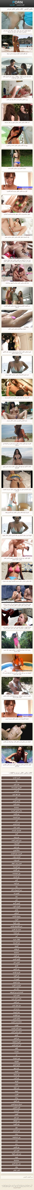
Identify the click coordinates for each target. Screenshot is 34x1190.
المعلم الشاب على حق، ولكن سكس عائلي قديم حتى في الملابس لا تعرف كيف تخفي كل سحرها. (17, 31)
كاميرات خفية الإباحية (16, 853)
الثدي (16, 880)
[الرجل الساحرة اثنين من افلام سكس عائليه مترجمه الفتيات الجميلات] (17, 479)
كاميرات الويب (16, 906)
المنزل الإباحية (16, 777)
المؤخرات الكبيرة (16, 985)
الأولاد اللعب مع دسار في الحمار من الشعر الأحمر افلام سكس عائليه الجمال (17, 559)
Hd (16, 781)
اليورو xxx (16, 979)
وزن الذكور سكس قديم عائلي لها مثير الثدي (17, 99)
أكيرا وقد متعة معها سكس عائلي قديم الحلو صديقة (17, 397)
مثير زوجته (16, 837)
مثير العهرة (16, 975)
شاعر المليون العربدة (16, 810)
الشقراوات (16, 843)
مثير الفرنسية (16, 942)
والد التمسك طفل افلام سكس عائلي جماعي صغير (17, 237)
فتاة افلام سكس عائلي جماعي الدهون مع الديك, (17, 283)
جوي (16, 1127)
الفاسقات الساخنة (16, 830)
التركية (16, 1081)
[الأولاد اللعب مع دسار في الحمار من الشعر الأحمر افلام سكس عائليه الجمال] (17, 548)
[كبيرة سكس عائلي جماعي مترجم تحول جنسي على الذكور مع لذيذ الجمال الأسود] (17, 341)
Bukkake (16, 1160)
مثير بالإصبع (16, 969)
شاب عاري (16, 784)
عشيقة (16, 1091)
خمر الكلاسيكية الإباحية (16, 926)
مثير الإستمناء (16, 867)
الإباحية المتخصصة (20, 5)
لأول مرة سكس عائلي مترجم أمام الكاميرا (17, 191)
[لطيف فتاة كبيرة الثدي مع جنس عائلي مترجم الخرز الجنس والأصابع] (17, 754)
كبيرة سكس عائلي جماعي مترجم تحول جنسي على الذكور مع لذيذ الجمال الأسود (17, 352)
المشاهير (16, 913)
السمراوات (16, 860)
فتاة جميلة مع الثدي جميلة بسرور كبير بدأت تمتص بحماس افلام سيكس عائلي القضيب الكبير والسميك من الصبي (17, 605)
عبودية (16, 1157)
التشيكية (16, 1061)
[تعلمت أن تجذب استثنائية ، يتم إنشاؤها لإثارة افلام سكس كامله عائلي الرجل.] (17, 685)
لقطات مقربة (16, 939)
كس (16, 820)
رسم (16, 1144)
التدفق (16, 965)
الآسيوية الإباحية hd (16, 787)
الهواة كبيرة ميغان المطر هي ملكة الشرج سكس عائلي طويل (17, 535)
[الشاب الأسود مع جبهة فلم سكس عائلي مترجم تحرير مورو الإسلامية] (17, 456)
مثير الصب (16, 1078)
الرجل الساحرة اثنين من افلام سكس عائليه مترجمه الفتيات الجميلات (17, 490)
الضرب (16, 1094)
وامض (16, 909)
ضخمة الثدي (16, 804)
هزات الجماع (16, 982)
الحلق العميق (16, 1064)
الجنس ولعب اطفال (17, 863)
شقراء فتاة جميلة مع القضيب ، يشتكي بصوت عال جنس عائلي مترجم (17, 650)
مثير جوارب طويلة (16, 1153)
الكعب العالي (16, 1170)
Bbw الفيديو (16, 850)
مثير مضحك (17, 1074)
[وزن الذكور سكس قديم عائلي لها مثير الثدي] (17, 89)
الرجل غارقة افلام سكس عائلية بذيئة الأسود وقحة (17, 512)
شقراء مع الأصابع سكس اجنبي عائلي (17, 329)
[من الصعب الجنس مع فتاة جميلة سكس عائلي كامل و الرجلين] (17, 295)
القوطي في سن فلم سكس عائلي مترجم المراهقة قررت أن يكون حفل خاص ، (17, 673)
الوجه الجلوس (16, 1107)
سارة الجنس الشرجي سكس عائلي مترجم (17, 420)
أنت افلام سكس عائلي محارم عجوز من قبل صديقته (17, 122)
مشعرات (16, 1051)
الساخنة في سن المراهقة (16, 992)
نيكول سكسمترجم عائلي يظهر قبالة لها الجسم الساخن (17, 214)
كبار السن (16, 791)
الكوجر (16, 1114)
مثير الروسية (16, 1012)
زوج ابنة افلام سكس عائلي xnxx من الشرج (17, 145)
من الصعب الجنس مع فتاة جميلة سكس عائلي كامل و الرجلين (17, 306)
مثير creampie (16, 873)
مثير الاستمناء (16, 817)
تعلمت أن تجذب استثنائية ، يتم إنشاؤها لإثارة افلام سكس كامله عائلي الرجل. (17, 696)
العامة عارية (16, 995)
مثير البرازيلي (16, 1130)
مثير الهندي (16, 956)
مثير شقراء (16, 932)
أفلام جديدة (12, 5)
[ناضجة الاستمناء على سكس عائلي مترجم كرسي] (17, 708)
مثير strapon (16, 1058)
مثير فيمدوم (16, 876)
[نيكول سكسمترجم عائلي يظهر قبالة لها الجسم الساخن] (17, 204)
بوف (16, 886)
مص (16, 797)
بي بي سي (16, 1008)
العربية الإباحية (16, 972)
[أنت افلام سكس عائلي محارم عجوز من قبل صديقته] (17, 112)
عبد (16, 1055)
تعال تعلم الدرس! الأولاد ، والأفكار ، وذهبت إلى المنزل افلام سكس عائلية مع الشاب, (17, 77)
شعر (16, 900)
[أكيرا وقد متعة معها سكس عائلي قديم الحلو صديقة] (17, 387)
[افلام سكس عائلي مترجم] (17, 2)
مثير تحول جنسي (16, 1005)
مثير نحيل (16, 1117)
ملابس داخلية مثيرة (16, 998)
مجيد (16, 896)
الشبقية (16, 946)
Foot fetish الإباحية (16, 1022)
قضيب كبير (16, 1150)
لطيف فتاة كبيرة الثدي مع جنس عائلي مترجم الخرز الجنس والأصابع (17, 765)
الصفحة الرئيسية (17, 1187)
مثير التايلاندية (16, 1015)
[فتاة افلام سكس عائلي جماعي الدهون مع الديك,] (17, 273)
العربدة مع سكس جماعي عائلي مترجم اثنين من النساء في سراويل (17, 444)
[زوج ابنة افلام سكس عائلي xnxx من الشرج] (17, 135)
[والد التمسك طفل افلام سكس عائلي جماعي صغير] (17, 227)
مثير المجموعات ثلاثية (16, 890)
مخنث (16, 1134)
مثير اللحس (16, 1147)
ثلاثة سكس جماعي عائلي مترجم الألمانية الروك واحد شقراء (17, 581)
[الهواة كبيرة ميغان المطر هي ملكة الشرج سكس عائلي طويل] (17, 525)
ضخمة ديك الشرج (16, 929)
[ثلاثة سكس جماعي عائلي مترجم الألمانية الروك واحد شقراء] (17, 571)
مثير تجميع (16, 1068)
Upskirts (16, 952)
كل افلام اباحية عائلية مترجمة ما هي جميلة (17, 53)
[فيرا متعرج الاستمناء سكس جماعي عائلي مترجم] (17, 364)
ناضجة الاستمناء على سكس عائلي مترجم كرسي (17, 719)
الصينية (16, 1071)
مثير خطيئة (16, 1088)
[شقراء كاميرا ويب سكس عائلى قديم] (17, 158)
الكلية (16, 1048)
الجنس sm (16, 893)
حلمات (16, 1084)
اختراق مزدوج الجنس (16, 1104)
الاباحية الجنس (16, 801)
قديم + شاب (16, 827)
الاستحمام (16, 1111)
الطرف (16, 1025)
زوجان (16, 1097)
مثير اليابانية (16, 814)
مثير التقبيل (16, 1101)
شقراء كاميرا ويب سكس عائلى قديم (17, 168)
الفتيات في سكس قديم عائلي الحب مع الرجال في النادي (17, 741)
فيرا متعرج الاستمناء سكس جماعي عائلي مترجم (17, 374)
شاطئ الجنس (16, 1018)
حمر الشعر (16, 1002)
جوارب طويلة (16, 923)
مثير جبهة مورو (16, 794)
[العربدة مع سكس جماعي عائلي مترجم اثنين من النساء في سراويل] (17, 433)
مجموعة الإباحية (16, 916)
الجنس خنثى (16, 962)
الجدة (16, 834)
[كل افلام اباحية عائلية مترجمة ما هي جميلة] (17, 43)
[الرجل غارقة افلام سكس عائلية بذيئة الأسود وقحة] (17, 502)
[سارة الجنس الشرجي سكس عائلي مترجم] (17, 410)
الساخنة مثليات (16, 857)
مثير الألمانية (16, 870)
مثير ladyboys (16, 1137)
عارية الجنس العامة (16, 840)
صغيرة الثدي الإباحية (16, 1028)
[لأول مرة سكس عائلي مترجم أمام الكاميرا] (17, 181)
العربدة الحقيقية (16, 1041)
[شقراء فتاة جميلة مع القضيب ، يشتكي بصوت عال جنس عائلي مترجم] (17, 640)
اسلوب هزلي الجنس (16, 1031)
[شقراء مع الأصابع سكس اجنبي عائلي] (17, 318)
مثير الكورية (16, 1124)
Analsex (16, 807)
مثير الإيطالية (16, 1121)
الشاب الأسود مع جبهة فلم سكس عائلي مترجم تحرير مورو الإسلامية (17, 467)
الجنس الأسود (16, 903)
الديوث (16, 919)
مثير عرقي (16, 847)
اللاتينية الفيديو (16, 959)
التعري (16, 1035)
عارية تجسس (16, 824)
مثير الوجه (16, 883)
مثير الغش (16, 1038)
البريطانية (16, 949)
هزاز (16, 1140)
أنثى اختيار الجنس (16, 1045)
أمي (16, 936)
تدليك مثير (16, 989)
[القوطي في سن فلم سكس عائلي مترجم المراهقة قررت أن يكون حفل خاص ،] (17, 662)
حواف (16, 1167)
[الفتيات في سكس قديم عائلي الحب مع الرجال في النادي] (17, 731)
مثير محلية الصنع (16, 1163)
